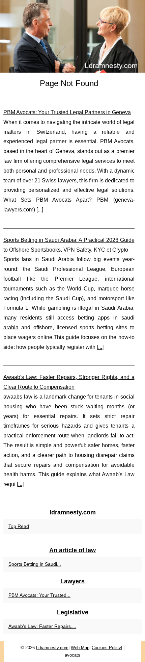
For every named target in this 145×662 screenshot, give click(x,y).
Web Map (80, 647)
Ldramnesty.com (52, 647)
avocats (72, 655)
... (40, 209)
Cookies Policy (106, 647)
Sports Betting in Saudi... (34, 564)
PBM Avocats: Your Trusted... (39, 595)
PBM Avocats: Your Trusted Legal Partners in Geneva (67, 112)
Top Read (18, 526)
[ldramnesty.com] (72, 36)
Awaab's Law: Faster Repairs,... (42, 626)
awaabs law (17, 397)
